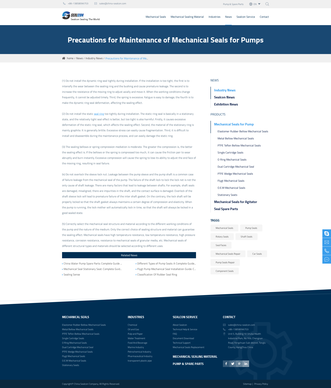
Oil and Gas (133, 329)
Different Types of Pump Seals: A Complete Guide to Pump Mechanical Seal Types (166, 263)
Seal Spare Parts (226, 208)
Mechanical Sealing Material (187, 17)
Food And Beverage (137, 342)
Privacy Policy (261, 384)
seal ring (99, 114)
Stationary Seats (227, 195)
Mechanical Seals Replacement (188, 347)
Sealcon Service (246, 17)
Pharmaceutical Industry (140, 356)
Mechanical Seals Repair (228, 254)
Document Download (183, 338)
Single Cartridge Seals (230, 152)
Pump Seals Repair (225, 262)
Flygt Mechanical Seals (231, 181)
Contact (264, 17)
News (228, 17)
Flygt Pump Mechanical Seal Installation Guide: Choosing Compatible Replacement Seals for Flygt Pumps (166, 269)
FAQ (175, 334)
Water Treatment (136, 338)
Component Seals (225, 271)
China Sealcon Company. (86, 384)
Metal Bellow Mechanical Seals (236, 138)
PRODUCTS (217, 114)
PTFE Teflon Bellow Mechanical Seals (239, 145)
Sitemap (247, 384)
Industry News (94, 58)
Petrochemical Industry (139, 351)
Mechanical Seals (156, 17)
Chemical (132, 325)
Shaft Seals (246, 236)
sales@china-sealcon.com (110, 3)
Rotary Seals (222, 236)
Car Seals (257, 254)
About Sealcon (180, 325)
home (70, 58)
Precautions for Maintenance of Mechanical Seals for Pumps (140, 58)
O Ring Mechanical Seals (232, 159)
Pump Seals (251, 228)
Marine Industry (136, 347)
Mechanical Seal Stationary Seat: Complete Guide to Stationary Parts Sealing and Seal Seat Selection (93, 269)
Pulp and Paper (135, 334)
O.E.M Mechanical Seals (231, 188)
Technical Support (181, 342)
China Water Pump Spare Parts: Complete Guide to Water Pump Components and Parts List (93, 263)
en (255, 4)
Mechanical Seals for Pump (234, 124)
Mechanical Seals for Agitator (235, 201)
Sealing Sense (72, 274)
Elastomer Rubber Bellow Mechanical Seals (243, 131)
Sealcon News (224, 97)
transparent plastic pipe (140, 360)
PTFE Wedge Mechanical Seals (235, 174)
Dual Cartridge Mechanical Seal (236, 166)
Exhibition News (226, 104)
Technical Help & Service (185, 329)
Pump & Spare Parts (233, 4)
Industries (214, 17)
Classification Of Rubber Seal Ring (157, 274)
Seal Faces (221, 245)
